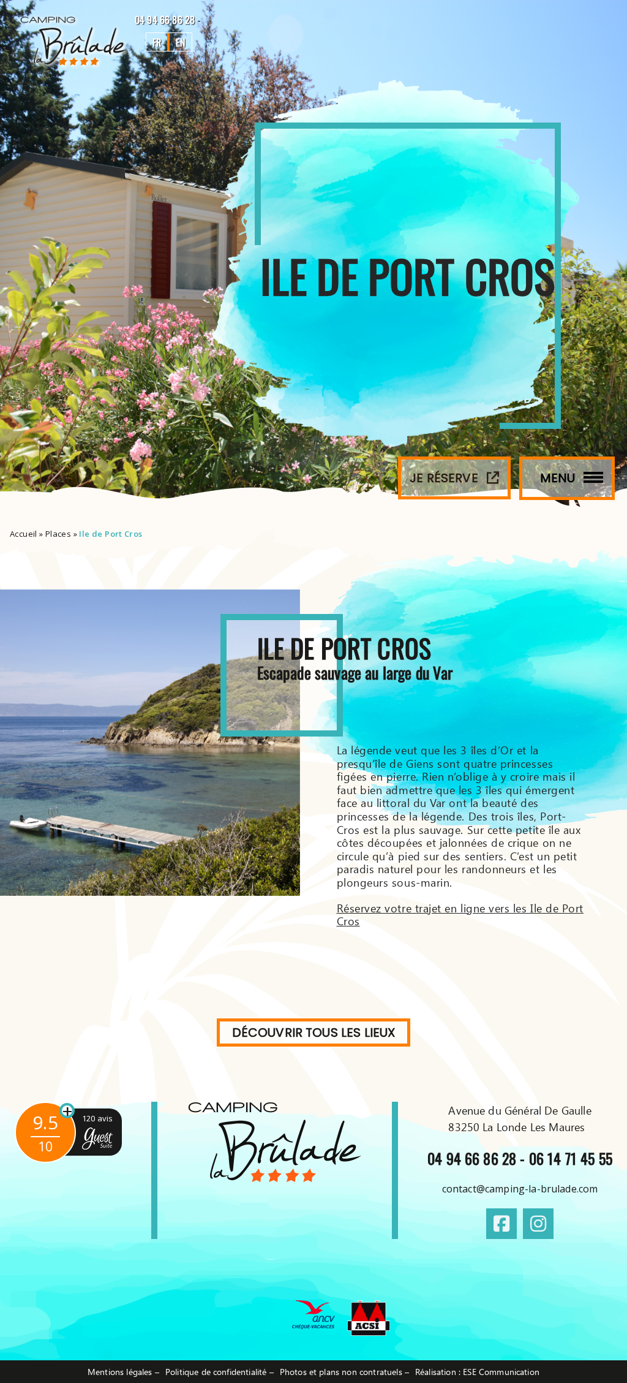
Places (58, 533)
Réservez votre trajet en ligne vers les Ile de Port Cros (460, 914)
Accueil (23, 533)
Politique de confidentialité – (219, 1371)
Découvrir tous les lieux (314, 1032)
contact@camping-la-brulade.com (520, 1188)
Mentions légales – (123, 1371)
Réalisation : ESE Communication (477, 1371)
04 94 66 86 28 (166, 19)
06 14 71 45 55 (570, 1158)
